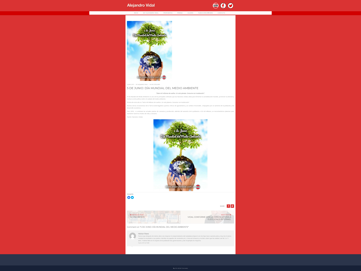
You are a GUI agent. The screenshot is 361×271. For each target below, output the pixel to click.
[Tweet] (232, 206)
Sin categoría (155, 84)
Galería (190, 13)
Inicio (136, 13)
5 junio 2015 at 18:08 (143, 243)
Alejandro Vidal (143, 84)
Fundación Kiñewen (205, 13)
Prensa (180, 13)
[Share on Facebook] (228, 206)
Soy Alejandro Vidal (151, 13)
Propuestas (167, 13)
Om (176, 268)
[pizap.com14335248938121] (180, 155)
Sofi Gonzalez (183, 268)
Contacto (221, 13)
